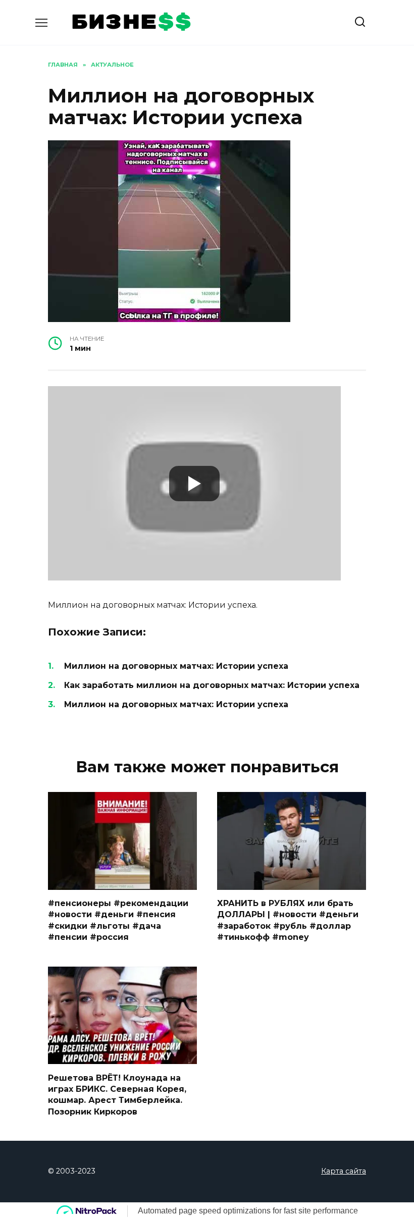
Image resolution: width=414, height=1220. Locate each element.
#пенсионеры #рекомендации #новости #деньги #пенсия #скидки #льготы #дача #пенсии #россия (118, 920)
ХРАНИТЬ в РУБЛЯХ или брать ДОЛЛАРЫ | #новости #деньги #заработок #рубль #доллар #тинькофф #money (287, 920)
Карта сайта (343, 1171)
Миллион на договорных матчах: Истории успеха (176, 666)
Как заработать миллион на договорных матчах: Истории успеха (211, 685)
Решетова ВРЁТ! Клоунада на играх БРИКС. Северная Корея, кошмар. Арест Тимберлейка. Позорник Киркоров (117, 1094)
